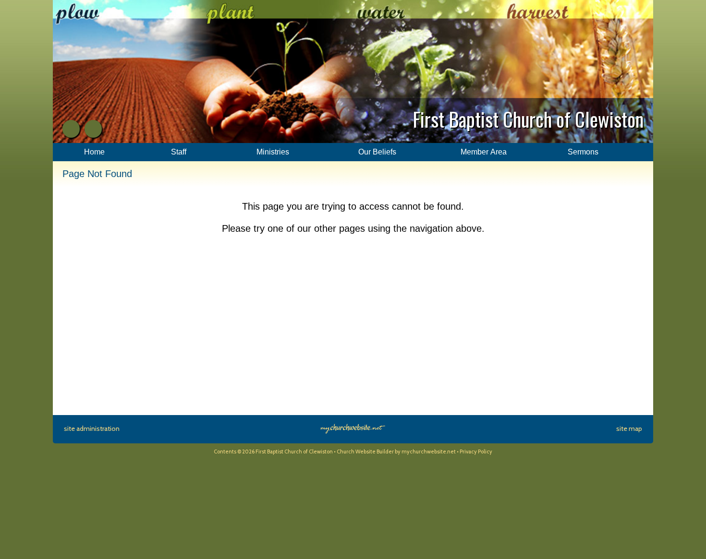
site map (629, 428)
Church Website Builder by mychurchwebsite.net (396, 451)
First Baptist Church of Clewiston (528, 119)
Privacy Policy (476, 451)
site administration (92, 428)
